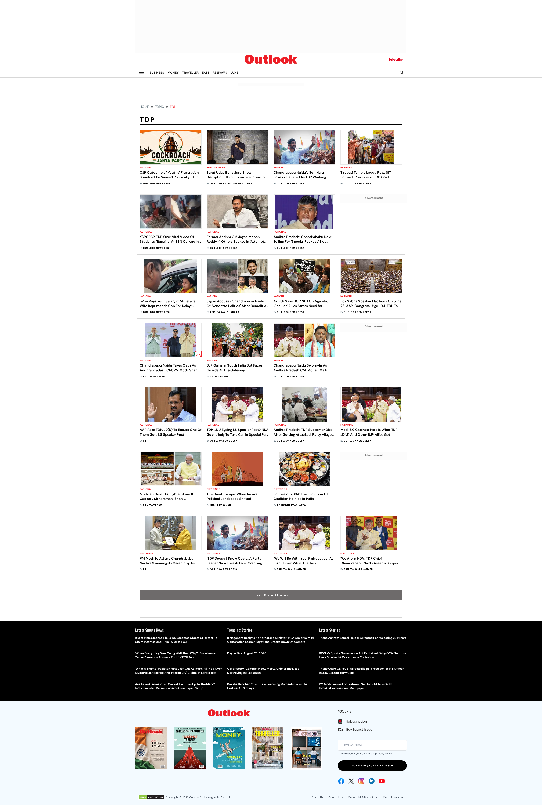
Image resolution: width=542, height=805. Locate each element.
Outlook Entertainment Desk (231, 183)
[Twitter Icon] (351, 781)
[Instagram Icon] (361, 781)
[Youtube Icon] (381, 781)
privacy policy (383, 753)
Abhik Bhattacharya (291, 505)
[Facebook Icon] (341, 781)
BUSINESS (156, 72)
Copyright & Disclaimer (363, 797)
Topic (159, 107)
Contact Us (335, 797)
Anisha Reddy (219, 376)
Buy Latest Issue (359, 729)
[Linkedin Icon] (371, 781)
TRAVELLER (190, 72)
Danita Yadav (152, 505)
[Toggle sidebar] (141, 72)
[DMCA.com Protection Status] (151, 797)
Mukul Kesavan (220, 505)
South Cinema (216, 167)
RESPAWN (220, 72)
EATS (205, 72)
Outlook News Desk (156, 183)
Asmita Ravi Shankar (224, 312)
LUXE (234, 72)
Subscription (356, 721)
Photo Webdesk (154, 376)
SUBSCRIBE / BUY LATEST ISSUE (372, 765)
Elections (213, 489)
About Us (317, 797)
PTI (145, 441)
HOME (144, 107)
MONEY (173, 72)
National (146, 167)
